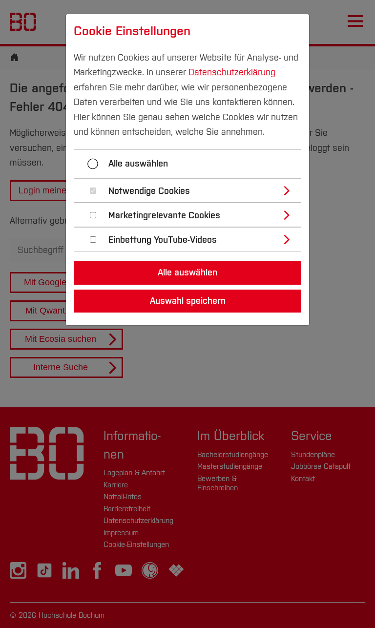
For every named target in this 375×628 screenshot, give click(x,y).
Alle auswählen (138, 163)
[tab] (191, 190)
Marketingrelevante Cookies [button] (164, 215)
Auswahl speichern (188, 300)
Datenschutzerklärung (231, 72)
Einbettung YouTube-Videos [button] (162, 240)
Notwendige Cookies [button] (149, 191)
